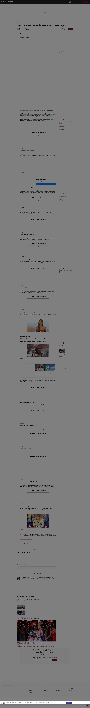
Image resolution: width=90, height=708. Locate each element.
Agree (69, 702)
